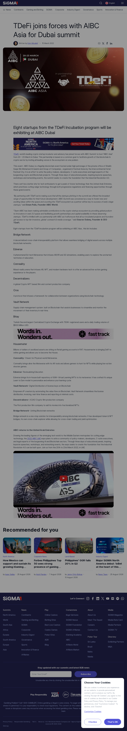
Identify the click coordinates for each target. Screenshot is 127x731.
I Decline (92, 722)
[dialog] (63, 365)
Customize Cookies (92, 711)
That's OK (113, 722)
